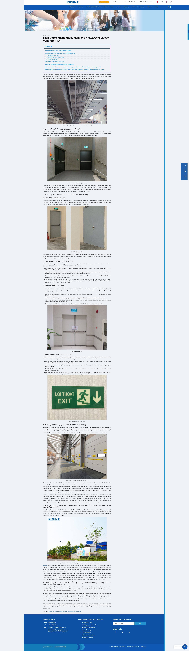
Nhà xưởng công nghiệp (88, 627)
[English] (166, 1)
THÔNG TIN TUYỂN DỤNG (118, 647)
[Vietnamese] (157, 1)
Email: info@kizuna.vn (146, 1)
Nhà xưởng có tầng (87, 622)
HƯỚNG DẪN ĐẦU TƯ (133, 647)
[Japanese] (171, 1)
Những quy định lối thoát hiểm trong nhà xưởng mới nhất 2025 (65, 611)
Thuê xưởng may (86, 630)
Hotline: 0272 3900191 (129, 1)
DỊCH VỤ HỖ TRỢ (108, 7)
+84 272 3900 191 (53, 625)
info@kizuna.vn (52, 622)
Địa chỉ (116, 1)
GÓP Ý (156, 7)
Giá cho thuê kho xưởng (88, 635)
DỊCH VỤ (143, 647)
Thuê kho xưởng (86, 632)
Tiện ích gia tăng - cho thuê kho (90, 625)
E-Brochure (103, 2)
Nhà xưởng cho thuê (87, 637)
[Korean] (162, 1)
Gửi (140, 623)
